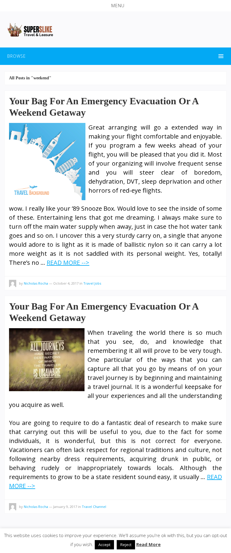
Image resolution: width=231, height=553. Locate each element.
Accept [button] (104, 544)
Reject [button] (125, 544)
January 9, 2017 (65, 506)
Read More (148, 544)
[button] (115, 6)
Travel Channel (94, 506)
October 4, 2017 (66, 283)
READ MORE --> (68, 262)
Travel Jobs (92, 283)
